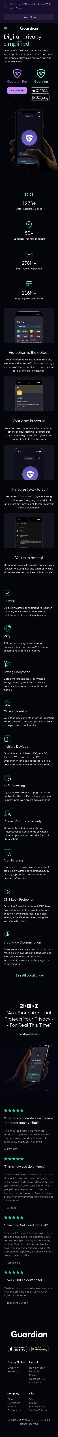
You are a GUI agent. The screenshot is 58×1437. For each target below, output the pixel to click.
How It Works (37, 1368)
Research (13, 1371)
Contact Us (14, 1410)
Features (34, 1371)
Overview (13, 1368)
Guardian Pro (37, 1379)
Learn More (29, 17)
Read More (17, 91)
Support (33, 1403)
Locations (35, 1382)
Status (32, 1399)
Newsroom (13, 1403)
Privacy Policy (37, 1407)
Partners (12, 1407)
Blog (10, 1399)
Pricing (33, 1375)
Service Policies (38, 1410)
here (15, 839)
